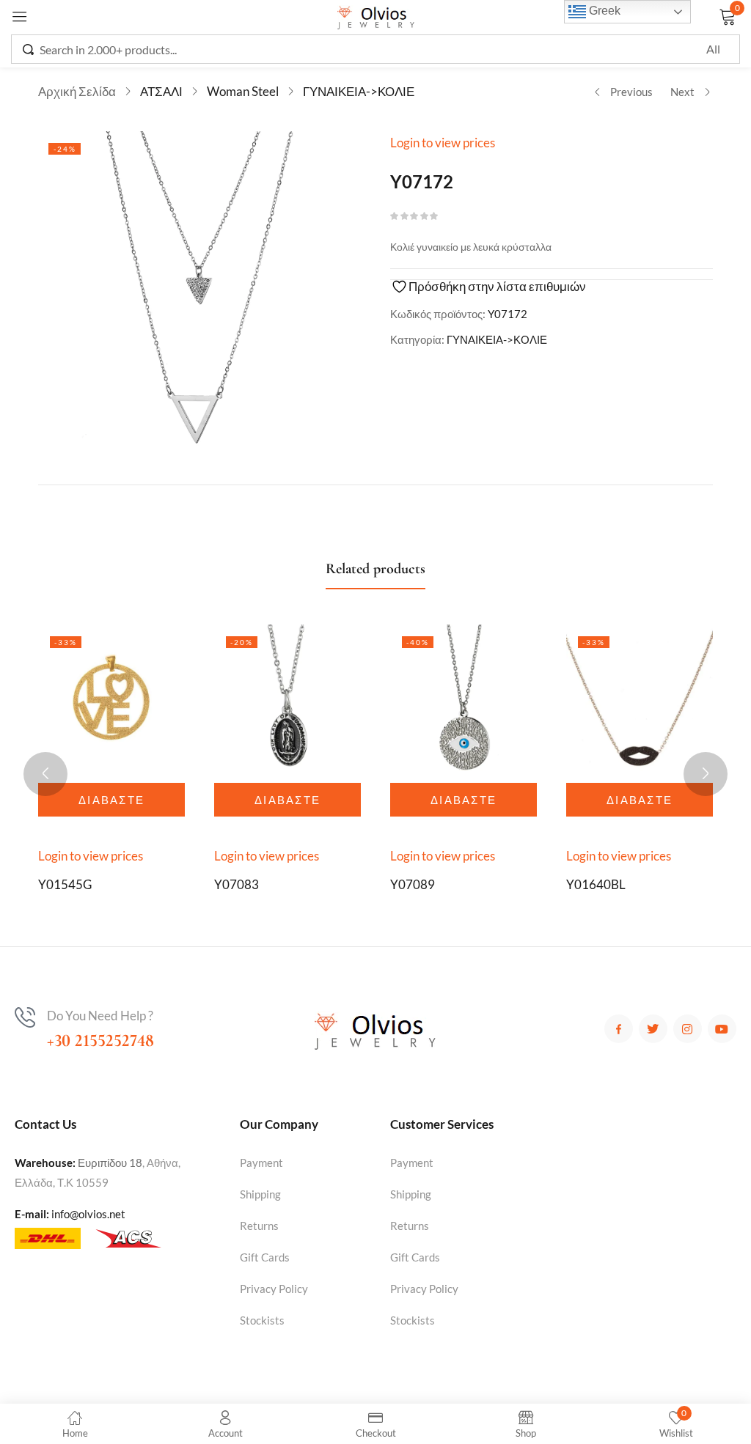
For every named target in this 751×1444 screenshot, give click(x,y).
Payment (261, 1162)
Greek (603, 10)
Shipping (260, 1194)
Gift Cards (265, 1257)
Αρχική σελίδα (77, 91)
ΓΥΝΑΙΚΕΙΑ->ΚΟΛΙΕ (358, 91)
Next (682, 91)
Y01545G (65, 884)
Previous (631, 91)
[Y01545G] (111, 698)
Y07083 (236, 884)
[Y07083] (287, 698)
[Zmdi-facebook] (618, 1028)
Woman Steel (243, 91)
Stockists (262, 1320)
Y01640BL (596, 884)
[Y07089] (463, 698)
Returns (259, 1225)
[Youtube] (722, 1028)
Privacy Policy (274, 1288)
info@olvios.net (88, 1213)
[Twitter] (653, 1028)
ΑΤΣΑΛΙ (161, 91)
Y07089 (412, 884)
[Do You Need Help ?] (25, 1017)
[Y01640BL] (639, 698)
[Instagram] (687, 1028)
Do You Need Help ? (100, 1015)
